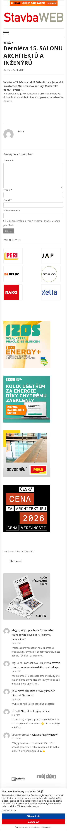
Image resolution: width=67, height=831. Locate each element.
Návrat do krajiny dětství (35, 711)
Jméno (6, 189)
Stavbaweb (16, 561)
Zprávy (8, 43)
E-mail (6, 200)
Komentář (8, 160)
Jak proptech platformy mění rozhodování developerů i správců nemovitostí (32, 634)
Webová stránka (11, 210)
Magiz (15, 630)
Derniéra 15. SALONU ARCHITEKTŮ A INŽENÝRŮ (33, 55)
